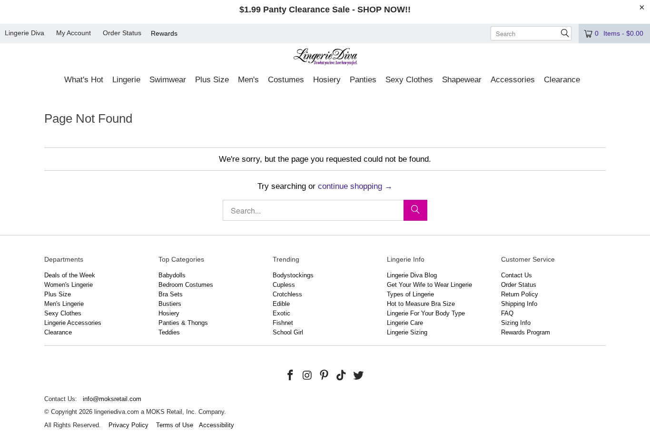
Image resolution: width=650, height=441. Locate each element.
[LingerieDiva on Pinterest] (324, 376)
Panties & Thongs (183, 322)
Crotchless (287, 294)
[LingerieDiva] (325, 58)
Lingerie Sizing (407, 332)
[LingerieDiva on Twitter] (358, 376)
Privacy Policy (128, 425)
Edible (281, 303)
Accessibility (216, 425)
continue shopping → (355, 186)
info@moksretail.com (112, 398)
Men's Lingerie (64, 303)
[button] (84, 80)
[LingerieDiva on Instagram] (307, 376)
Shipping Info (519, 303)
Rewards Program (525, 332)
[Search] (415, 210)
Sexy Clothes (62, 313)
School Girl (288, 332)
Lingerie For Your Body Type (426, 313)
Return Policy (519, 294)
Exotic (281, 313)
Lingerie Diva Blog (412, 275)
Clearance (58, 332)
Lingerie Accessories (72, 322)
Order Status (122, 33)
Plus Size (57, 294)
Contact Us (516, 275)
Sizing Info (516, 322)
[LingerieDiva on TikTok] (342, 376)
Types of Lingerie (410, 294)
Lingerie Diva (24, 33)
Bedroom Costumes (185, 284)
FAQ (507, 313)
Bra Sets (170, 294)
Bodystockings (293, 275)
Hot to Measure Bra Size (421, 303)
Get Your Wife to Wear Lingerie (429, 284)
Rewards (164, 33)
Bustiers (169, 303)
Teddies (169, 332)
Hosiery (168, 313)
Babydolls (172, 275)
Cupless (284, 284)
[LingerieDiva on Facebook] (291, 376)
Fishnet (283, 322)
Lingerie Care (405, 322)
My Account (73, 33)
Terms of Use (174, 425)
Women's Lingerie (68, 284)
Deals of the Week (69, 275)
